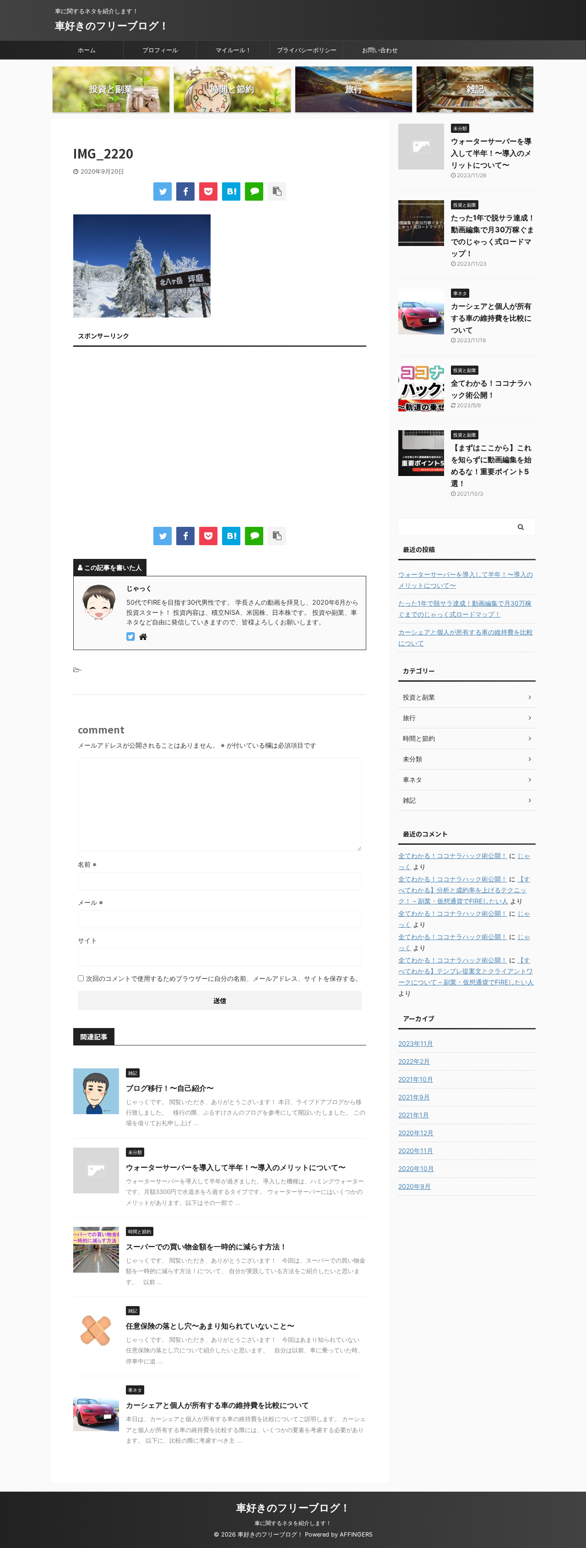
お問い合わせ (380, 50)
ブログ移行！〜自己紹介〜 (170, 1088)
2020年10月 (416, 1168)
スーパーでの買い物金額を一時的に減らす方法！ (206, 1246)
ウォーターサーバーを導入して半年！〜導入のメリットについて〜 (236, 1167)
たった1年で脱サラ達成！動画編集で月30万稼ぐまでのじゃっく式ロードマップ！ (465, 608)
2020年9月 (414, 1186)
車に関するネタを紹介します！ (293, 1523)
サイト (87, 940)
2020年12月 (416, 1133)
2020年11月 (415, 1150)
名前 (87, 864)
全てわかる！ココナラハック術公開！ (452, 855)
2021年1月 (413, 1115)
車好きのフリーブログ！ (112, 26)
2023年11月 (415, 1043)
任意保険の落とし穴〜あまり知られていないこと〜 (210, 1325)
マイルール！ (233, 50)
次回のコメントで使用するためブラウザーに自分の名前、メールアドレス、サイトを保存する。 (224, 978)
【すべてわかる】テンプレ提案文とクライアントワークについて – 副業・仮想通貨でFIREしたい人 (466, 971)
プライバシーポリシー (306, 50)
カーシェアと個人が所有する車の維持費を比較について (217, 1405)
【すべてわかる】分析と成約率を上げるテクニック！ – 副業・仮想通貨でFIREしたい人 (464, 890)
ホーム (87, 50)
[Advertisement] (219, 439)
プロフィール (160, 50)
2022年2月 (414, 1061)
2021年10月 (415, 1079)
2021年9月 (414, 1097)
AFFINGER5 (356, 1534)
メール (90, 902)
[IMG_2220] (231, 191)
